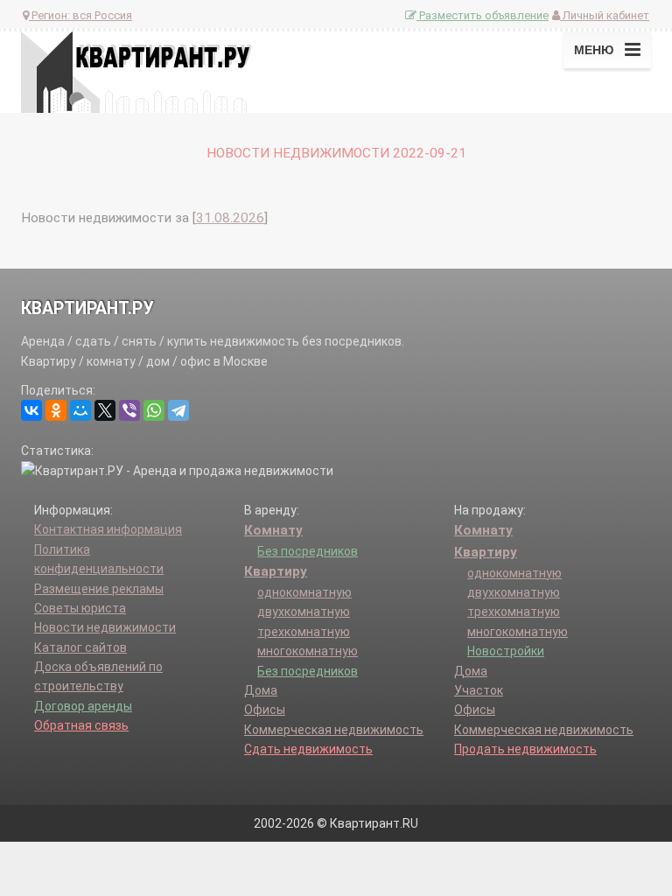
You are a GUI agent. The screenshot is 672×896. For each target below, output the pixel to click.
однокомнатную (304, 592)
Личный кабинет (604, 15)
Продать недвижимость (525, 749)
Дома (260, 690)
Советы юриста (80, 608)
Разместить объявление (482, 15)
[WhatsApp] (154, 410)
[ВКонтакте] (31, 410)
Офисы (264, 710)
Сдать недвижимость (308, 749)
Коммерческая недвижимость (334, 730)
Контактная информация (108, 529)
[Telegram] (178, 410)
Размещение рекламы (99, 589)
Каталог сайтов (80, 647)
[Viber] (129, 410)
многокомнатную (307, 651)
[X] (105, 410)
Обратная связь (81, 725)
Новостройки (505, 651)
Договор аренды (83, 706)
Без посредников (307, 551)
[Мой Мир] (80, 410)
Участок (478, 690)
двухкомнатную (303, 612)
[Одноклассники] (56, 410)
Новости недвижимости (105, 627)
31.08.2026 (230, 218)
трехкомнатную (303, 632)
